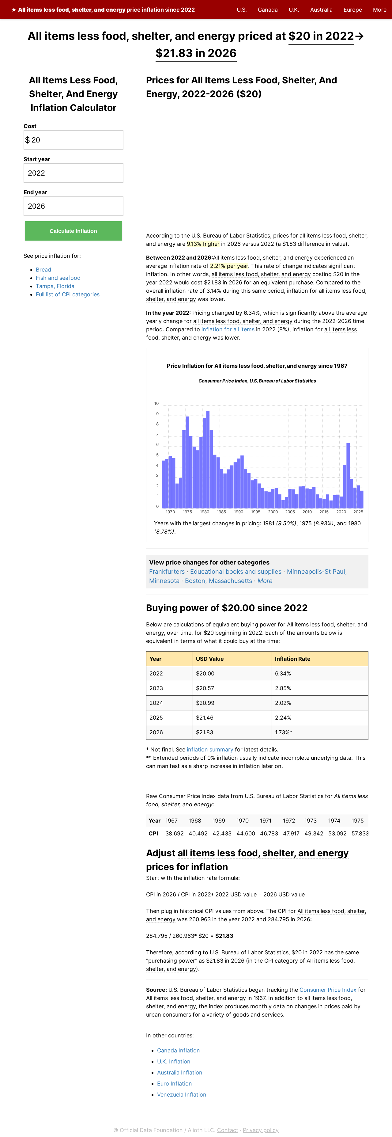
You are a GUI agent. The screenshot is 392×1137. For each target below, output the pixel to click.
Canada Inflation (178, 1050)
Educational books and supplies (235, 571)
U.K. (294, 9)
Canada (268, 9)
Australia (321, 9)
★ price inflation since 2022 (103, 9)
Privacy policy (261, 1130)
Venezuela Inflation (181, 1094)
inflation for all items (228, 329)
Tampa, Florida (55, 286)
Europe (353, 9)
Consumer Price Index (328, 990)
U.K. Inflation (173, 1061)
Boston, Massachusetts (218, 580)
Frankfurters (167, 571)
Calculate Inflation (73, 231)
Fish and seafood (58, 278)
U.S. (242, 9)
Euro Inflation (174, 1083)
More (379, 9)
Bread (43, 269)
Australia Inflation (179, 1072)
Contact (227, 1130)
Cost (30, 126)
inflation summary (210, 749)
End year (35, 192)
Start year (37, 159)
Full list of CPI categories (68, 294)
